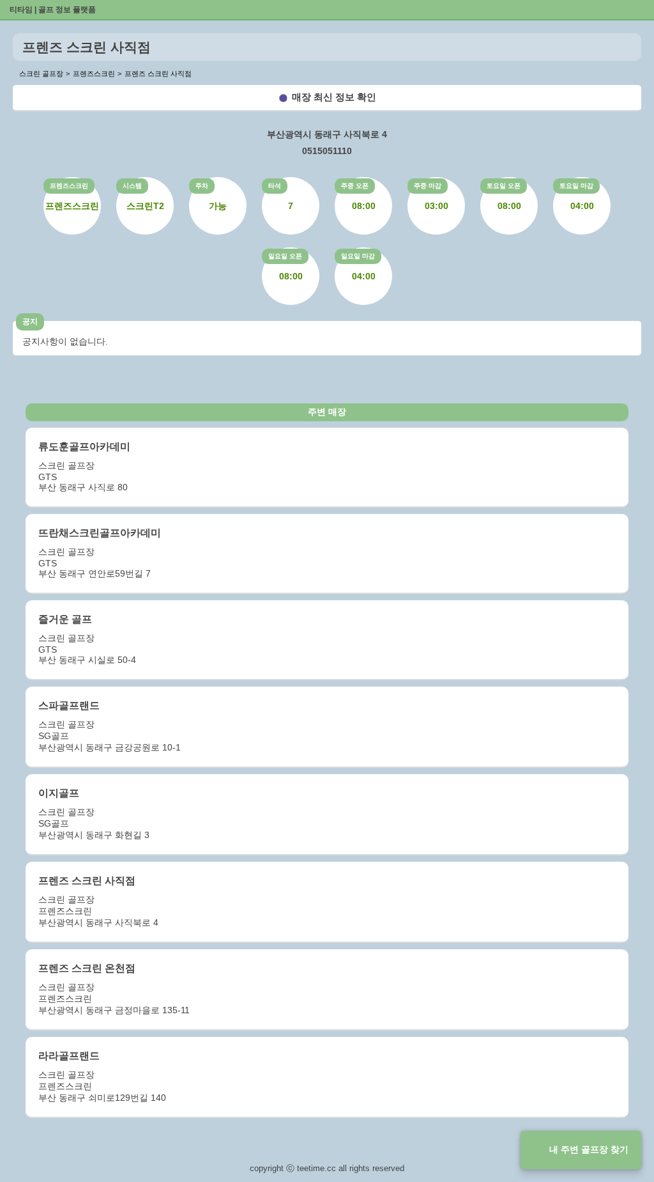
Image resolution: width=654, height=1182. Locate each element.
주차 (201, 185)
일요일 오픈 (285, 256)
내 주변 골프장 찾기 (588, 1149)
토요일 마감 (576, 185)
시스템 (132, 185)
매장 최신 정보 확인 (334, 96)
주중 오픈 (355, 185)
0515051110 (327, 151)
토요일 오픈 (504, 185)
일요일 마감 (358, 256)
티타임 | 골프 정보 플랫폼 (53, 9)
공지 (30, 321)
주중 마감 (427, 185)
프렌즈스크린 (69, 185)
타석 (274, 185)
